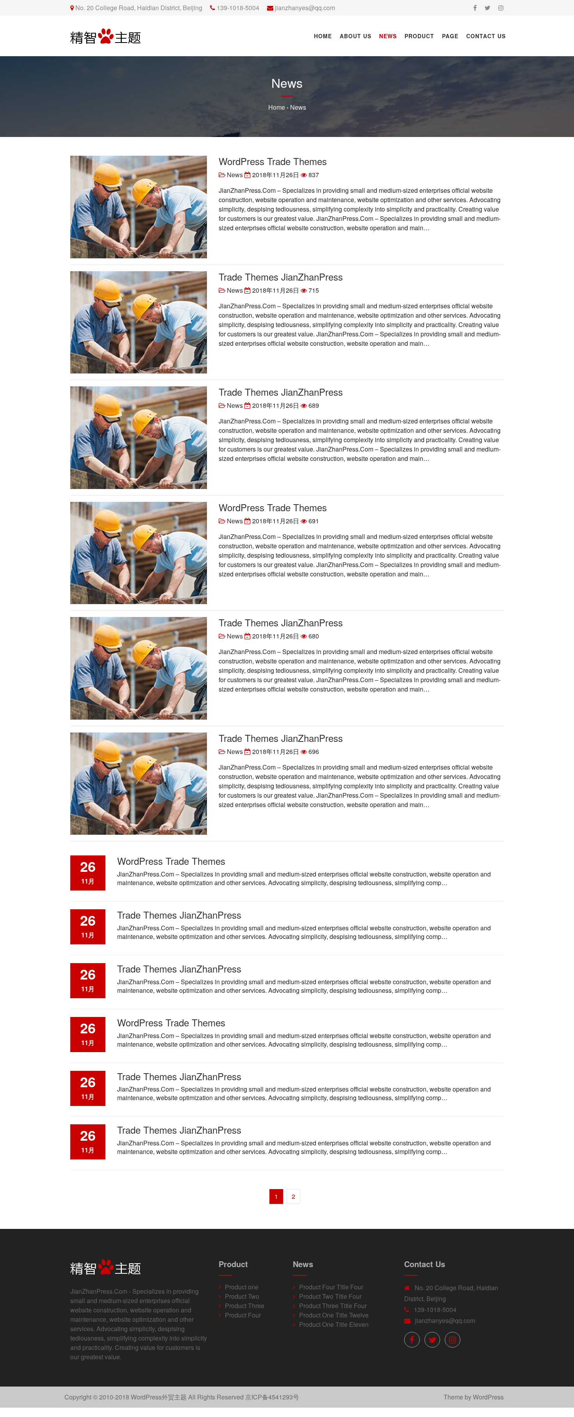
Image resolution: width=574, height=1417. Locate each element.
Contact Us (486, 36)
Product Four (243, 1314)
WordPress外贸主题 (159, 1396)
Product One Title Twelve (334, 1314)
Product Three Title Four (333, 1305)
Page (450, 36)
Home (323, 36)
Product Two (242, 1296)
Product (419, 36)
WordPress (488, 1396)
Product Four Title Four (331, 1286)
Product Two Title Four (330, 1296)
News (388, 36)
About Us (355, 36)
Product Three (244, 1305)
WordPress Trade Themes (273, 161)
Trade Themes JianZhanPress (281, 276)
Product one (241, 1286)
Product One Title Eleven (334, 1324)
